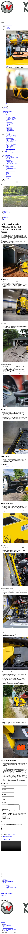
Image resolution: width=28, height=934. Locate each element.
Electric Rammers (10, 139)
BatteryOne (8, 150)
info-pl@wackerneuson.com (7, 893)
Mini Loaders (9, 127)
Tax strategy (5, 930)
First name (4, 786)
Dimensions (5, 213)
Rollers (7, 120)
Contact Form (3, 895)
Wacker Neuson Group (8, 881)
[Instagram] (3, 900)
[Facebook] (4, 900)
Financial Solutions (10, 161)
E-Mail (3, 799)
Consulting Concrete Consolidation (14, 163)
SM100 (4, 221)
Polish (8, 112)
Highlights (5, 211)
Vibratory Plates (10, 119)
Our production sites (10, 169)
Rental (6, 151)
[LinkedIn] (7, 900)
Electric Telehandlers (10, 145)
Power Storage (10, 130)
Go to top (3, 922)
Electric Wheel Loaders (11, 144)
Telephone (4, 802)
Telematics (9, 162)
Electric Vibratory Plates (11, 140)
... (3, 218)
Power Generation (10, 129)
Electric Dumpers (9, 146)
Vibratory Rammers (11, 118)
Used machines (6, 155)
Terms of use (6, 926)
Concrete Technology (12, 117)
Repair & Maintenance (11, 158)
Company (4, 791)
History (7, 167)
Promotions (8, 174)
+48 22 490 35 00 (11, 834)
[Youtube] (6, 900)
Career (4, 110)
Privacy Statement (7, 925)
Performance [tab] (3, 466)
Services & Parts (8, 156)
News (7, 172)
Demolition (9, 128)
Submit (3, 817)
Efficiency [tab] (8, 466)
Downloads (8, 176)
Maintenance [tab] (13, 466)
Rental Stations (9, 154)
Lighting (8, 131)
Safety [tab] (25, 466)
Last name (4, 789)
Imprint (4, 924)
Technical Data (6, 212)
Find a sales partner (6, 839)
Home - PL (5, 217)
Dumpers (9, 125)
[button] (7, 111)
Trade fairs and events (10, 171)
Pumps (8, 133)
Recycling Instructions (8, 928)
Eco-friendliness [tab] (20, 466)
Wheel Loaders (9, 123)
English (5, 112)
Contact (5, 107)
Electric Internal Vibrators (11, 136)
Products (6, 114)
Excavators (9, 122)
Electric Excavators (10, 142)
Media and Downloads (8, 215)
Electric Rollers (9, 141)
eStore (7, 27)
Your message (5, 809)
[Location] (1, 900)
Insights (7, 173)
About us (6, 165)
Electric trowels (9, 138)
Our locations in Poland (11, 168)
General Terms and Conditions (9, 929)
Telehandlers (8, 124)
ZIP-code (4, 794)
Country (4, 797)
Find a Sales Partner (7, 25)
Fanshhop (8, 28)
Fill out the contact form (7, 836)
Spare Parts (8, 160)
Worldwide (5, 108)
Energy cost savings (10, 149)
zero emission (7, 134)
